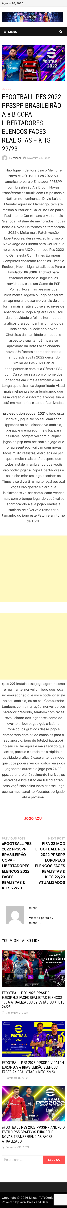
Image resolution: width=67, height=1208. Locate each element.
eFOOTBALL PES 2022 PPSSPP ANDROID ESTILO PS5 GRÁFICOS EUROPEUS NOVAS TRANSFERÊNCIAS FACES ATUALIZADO (33, 1134)
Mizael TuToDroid (41, 1197)
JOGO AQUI (33, 818)
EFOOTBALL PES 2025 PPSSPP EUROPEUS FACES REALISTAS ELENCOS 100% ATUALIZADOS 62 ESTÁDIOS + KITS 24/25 (33, 1000)
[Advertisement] (33, 569)
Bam (45, 1202)
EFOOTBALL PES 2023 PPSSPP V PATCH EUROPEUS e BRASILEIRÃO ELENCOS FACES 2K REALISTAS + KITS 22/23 (33, 1067)
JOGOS (6, 88)
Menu (12, 32)
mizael (17, 157)
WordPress (27, 1202)
